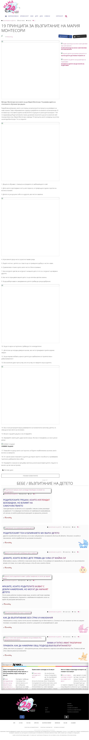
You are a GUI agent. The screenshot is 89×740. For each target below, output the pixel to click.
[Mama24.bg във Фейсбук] (22, 717)
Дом (41, 16)
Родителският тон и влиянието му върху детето (31, 532)
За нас (46, 707)
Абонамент (70, 705)
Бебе (31, 16)
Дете (36, 16)
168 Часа (28, 722)
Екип (46, 709)
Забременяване (13, 16)
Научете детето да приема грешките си (73, 55)
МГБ (14, 722)
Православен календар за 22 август (43, 669)
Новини (47, 16)
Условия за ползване (72, 707)
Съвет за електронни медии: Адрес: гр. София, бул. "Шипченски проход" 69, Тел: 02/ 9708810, (34, 735)
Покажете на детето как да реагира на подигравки (72, 64)
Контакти (47, 712)
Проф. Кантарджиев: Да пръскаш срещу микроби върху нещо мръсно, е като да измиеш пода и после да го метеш (15, 672)
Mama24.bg (10, 36)
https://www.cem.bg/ (71, 735)
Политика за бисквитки (73, 712)
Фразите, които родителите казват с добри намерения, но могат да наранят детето (25, 589)
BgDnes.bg (57, 722)
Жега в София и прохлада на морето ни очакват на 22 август (73, 670)
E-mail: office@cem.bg (61, 735)
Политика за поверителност (74, 709)
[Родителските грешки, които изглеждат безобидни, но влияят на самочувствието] (27, 492)
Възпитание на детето (9, 20)
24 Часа (20, 722)
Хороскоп (59, 16)
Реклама (69, 703)
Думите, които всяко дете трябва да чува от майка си (34, 557)
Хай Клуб (36, 722)
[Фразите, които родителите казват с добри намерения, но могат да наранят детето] (27, 578)
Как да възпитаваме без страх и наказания (28, 617)
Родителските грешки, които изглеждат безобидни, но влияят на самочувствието (26, 502)
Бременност (24, 16)
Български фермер (46, 722)
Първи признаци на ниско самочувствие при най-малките (74, 48)
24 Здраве (73, 722)
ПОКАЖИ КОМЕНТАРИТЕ (30, 476)
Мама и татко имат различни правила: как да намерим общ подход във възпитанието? (42, 644)
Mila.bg (65, 722)
